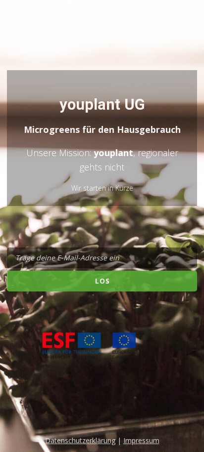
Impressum (141, 440)
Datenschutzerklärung (80, 440)
